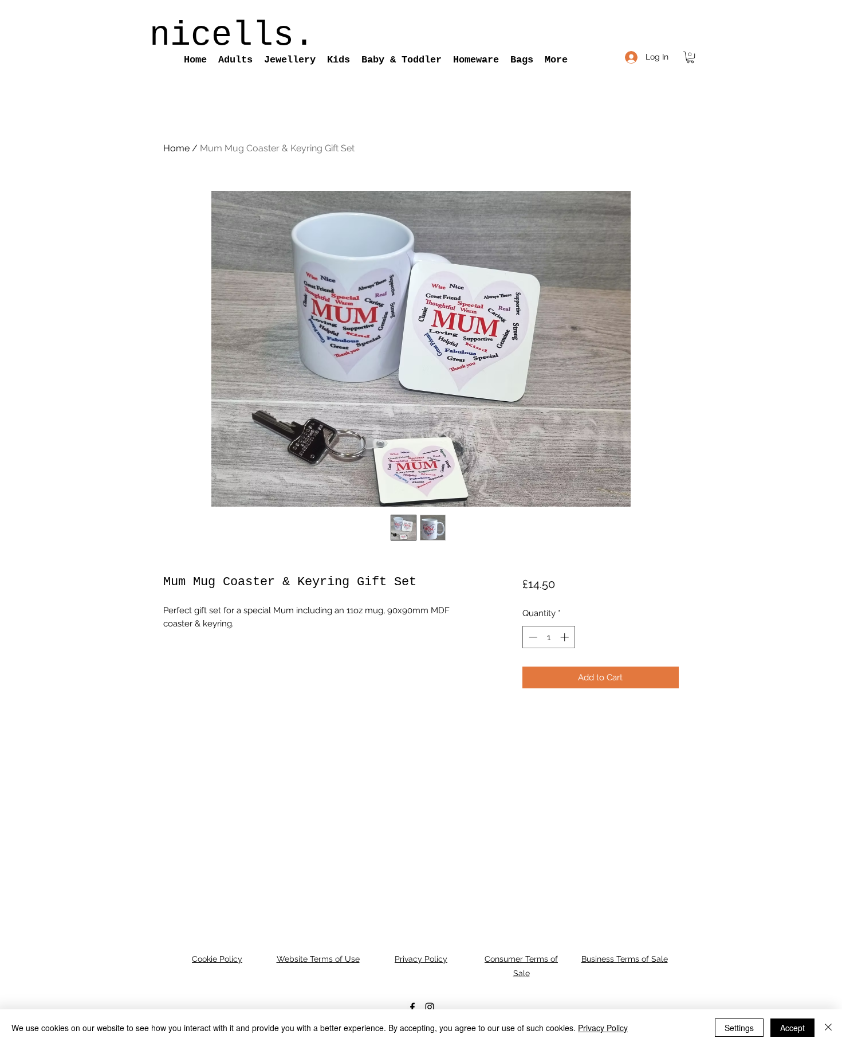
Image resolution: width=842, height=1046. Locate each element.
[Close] (828, 1027)
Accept (792, 1027)
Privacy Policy (603, 1027)
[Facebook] (412, 1007)
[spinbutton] (548, 637)
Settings (739, 1027)
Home (176, 148)
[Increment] (565, 637)
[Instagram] (429, 1007)
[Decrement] (532, 637)
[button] (235, 60)
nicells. (231, 35)
